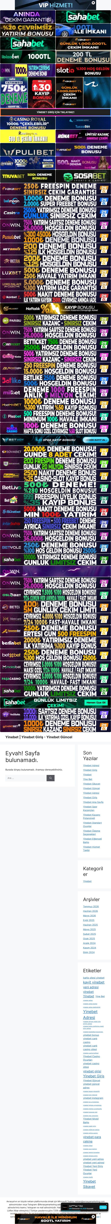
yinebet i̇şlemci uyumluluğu (92, 1109)
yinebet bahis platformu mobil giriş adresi (93, 1027)
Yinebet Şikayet (91, 783)
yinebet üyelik (88, 1177)
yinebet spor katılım (90, 1149)
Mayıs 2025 (89, 929)
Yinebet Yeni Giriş (93, 1166)
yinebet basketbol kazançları (93, 1032)
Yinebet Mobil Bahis (91, 1120)
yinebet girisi (92, 1071)
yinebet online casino (90, 1133)
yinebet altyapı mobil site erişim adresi (92, 1023)
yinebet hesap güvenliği (91, 1091)
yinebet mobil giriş (89, 1126)
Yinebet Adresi (91, 765)
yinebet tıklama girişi (90, 1156)
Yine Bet (87, 779)
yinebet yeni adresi (93, 1162)
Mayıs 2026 (89, 915)
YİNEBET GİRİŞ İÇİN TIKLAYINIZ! (55, 112)
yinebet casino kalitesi (91, 1053)
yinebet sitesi (87, 1145)
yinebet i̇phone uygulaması (92, 1105)
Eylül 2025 (88, 920)
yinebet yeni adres (93, 1159)
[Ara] (51, 778)
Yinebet (87, 774)
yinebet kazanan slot (90, 1112)
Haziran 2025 (90, 924)
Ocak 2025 (89, 938)
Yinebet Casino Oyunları (91, 1058)
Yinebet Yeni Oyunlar (90, 1171)
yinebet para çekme (92, 1139)
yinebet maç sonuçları (90, 1116)
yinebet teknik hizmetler (91, 1152)
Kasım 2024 (89, 947)
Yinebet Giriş (90, 770)
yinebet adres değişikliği (91, 1007)
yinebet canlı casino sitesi (90, 1047)
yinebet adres (88, 1000)
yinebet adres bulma (90, 1004)
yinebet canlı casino (90, 1040)
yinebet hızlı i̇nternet (90, 1095)
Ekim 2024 (89, 952)
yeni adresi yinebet (91, 989)
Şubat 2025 (89, 934)
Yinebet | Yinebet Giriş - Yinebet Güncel (38, 737)
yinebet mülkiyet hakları (91, 1130)
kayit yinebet (94, 982)
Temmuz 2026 (91, 906)
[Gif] (55, 308)
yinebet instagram (93, 1098)
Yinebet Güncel (91, 788)
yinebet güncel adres (91, 1086)
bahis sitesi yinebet (93, 977)
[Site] (55, 189)
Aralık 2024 (89, 943)
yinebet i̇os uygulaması (91, 1102)
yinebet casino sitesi (91, 1065)
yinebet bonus (91, 1035)
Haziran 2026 (90, 911)
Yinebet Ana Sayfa (93, 802)
